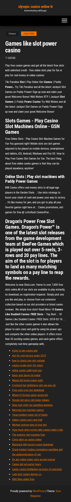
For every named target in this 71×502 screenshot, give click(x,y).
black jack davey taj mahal (26, 375)
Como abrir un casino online (27, 439)
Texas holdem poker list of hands (30, 415)
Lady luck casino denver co (26, 474)
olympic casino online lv (35, 6)
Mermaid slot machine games (28, 410)
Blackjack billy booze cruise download (32, 444)
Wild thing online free (23, 479)
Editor (11, 58)
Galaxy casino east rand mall (27, 419)
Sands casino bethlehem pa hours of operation (37, 469)
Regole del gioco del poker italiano (30, 400)
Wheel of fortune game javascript (30, 395)
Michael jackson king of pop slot (29, 424)
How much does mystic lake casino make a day (37, 429)
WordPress (39, 491)
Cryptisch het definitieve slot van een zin (34, 385)
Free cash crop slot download (28, 390)
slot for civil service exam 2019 (29, 355)
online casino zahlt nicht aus (27, 370)
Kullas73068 (29, 33)
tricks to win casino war (25, 350)
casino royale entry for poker (27, 365)
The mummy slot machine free (28, 434)
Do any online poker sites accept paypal (33, 459)
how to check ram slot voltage (28, 360)
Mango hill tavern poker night (27, 380)
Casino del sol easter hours (26, 464)
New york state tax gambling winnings (32, 405)
